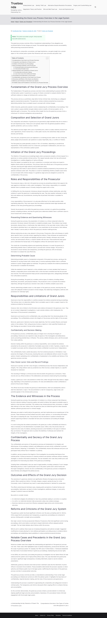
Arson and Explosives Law (66, 9)
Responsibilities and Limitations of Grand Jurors (25, 70)
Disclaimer (58, 615)
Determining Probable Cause (22, 68)
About (36, 615)
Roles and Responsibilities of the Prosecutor (24, 65)
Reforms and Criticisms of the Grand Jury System (26, 80)
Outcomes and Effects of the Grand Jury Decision (25, 79)
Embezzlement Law (28, 5)
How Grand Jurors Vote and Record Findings (25, 73)
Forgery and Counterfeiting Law (82, 5)
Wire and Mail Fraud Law (50, 9)
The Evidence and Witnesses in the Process (24, 75)
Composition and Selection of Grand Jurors (24, 62)
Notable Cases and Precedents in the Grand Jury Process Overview (30, 82)
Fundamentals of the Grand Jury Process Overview (26, 60)
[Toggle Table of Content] (46, 58)
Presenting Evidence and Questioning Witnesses (26, 67)
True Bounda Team (17, 31)
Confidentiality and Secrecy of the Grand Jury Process (27, 77)
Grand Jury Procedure (47, 31)
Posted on (29, 31)
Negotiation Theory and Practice (32, 9)
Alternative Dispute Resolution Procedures (60, 5)
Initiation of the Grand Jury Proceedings (23, 63)
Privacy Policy (50, 615)
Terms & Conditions (67, 615)
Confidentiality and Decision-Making (23, 72)
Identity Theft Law (41, 5)
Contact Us (42, 615)
